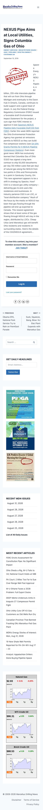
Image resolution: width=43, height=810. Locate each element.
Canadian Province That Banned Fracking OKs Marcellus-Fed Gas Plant (21, 623)
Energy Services (10, 50)
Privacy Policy (32, 804)
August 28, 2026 (15, 509)
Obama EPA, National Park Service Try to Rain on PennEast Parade (11, 321)
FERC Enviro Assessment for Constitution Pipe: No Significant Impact (21, 561)
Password (10, 266)
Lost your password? (14, 292)
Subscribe (13, 372)
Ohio (5, 52)
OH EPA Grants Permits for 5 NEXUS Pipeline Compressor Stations (21, 147)
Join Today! (21, 248)
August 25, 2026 (15, 528)
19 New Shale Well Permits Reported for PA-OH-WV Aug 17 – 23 (21, 645)
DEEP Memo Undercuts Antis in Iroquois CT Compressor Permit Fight (20, 601)
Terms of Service (31, 800)
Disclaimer (16, 800)
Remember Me (13, 277)
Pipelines (12, 52)
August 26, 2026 (15, 522)
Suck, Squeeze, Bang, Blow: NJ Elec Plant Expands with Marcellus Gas (33, 321)
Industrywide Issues (27, 50)
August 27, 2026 (15, 515)
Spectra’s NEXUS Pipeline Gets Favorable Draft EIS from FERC (21, 128)
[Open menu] (38, 7)
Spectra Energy (24, 52)
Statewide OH (9, 54)
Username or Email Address (17, 257)
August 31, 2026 (15, 503)
